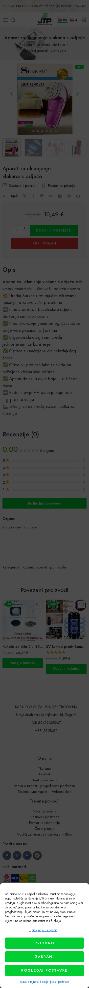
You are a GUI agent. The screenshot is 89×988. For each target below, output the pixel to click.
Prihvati (44, 943)
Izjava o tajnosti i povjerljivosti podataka (44, 982)
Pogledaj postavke (44, 970)
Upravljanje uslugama (43, 930)
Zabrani (44, 956)
